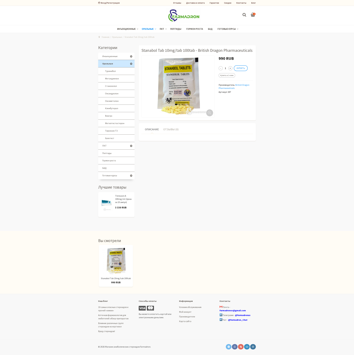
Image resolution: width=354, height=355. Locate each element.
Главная (105, 37)
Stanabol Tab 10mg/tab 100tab (116, 278)
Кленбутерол (111, 108)
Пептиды (175, 28)
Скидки (227, 3)
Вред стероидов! (106, 331)
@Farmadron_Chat (237, 319)
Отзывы (177, 3)
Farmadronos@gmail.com (233, 310)
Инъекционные (126, 28)
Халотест (109, 138)
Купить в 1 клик (227, 75)
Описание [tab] (152, 129)
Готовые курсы (227, 28)
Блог (253, 3)
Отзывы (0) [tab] (171, 129)
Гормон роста (194, 28)
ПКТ (162, 28)
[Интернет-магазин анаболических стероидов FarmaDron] (183, 15)
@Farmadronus (242, 315)
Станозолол (111, 86)
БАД (210, 28)
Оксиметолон (112, 101)
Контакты (241, 3)
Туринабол (110, 71)
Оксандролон (111, 93)
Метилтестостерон (114, 123)
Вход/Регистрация (110, 3)
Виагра (108, 115)
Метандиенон (112, 78)
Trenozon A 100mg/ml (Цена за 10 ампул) (123, 199)
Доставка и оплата (195, 3)
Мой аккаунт (185, 311)
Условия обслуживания (190, 307)
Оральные (148, 28)
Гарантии (214, 3)
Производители (187, 316)
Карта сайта (185, 321)
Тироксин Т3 (111, 130)
